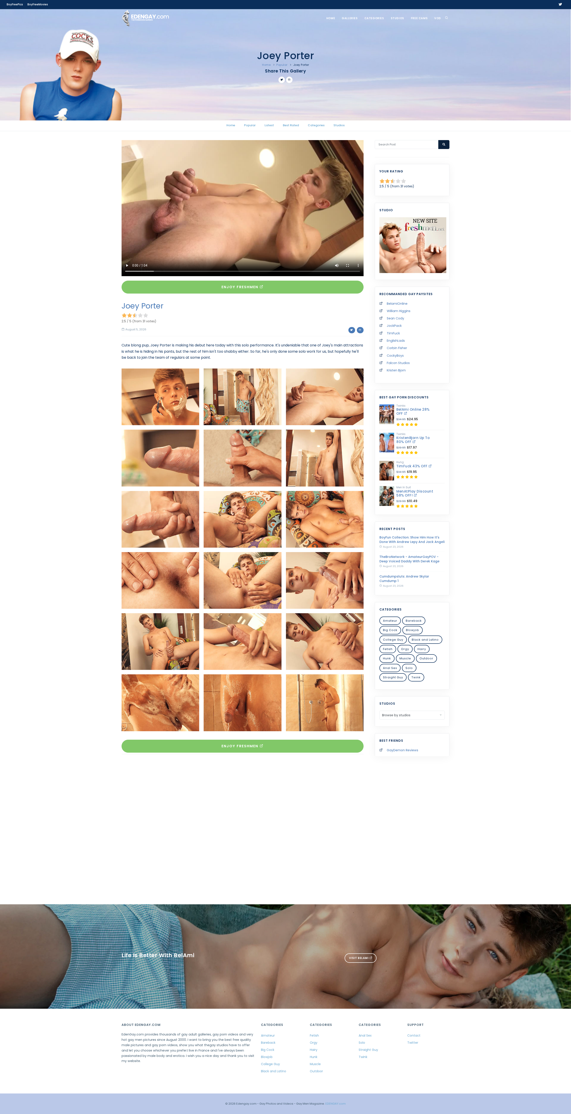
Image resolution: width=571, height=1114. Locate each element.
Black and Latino (425, 640)
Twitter (412, 1042)
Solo (409, 668)
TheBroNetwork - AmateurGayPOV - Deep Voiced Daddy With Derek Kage (409, 559)
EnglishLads (396, 340)
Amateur (390, 621)
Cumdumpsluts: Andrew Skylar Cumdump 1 (404, 578)
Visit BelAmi (359, 958)
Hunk (387, 658)
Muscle (405, 658)
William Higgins (398, 311)
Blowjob (412, 630)
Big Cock (390, 630)
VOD (437, 18)
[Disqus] (243, 819)
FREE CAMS (419, 18)
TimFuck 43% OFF (412, 466)
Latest (269, 125)
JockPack (394, 325)
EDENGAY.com (335, 1104)
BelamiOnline (397, 303)
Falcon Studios (398, 363)
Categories (374, 18)
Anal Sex (390, 668)
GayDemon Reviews (402, 750)
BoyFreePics (15, 4)
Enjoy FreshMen (240, 287)
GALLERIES (350, 18)
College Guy (393, 640)
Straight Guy (393, 677)
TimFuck (393, 333)
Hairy (422, 649)
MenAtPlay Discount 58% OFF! (414, 493)
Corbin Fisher (397, 348)
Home (330, 18)
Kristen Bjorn (396, 370)
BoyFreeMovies (37, 4)
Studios (397, 18)
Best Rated (291, 125)
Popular (282, 65)
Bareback (414, 621)
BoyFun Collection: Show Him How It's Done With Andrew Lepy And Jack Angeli (412, 539)
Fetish (388, 649)
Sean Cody (395, 318)
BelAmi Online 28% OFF (413, 411)
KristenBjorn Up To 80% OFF (413, 439)
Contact (413, 1035)
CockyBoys (395, 355)
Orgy (405, 649)
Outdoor (426, 658)
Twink (416, 677)
